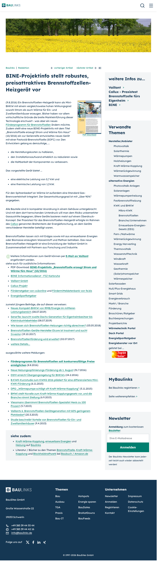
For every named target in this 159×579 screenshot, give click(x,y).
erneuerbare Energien (58, 441)
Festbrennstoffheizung (127, 200)
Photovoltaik (121, 146)
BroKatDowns (86, 512)
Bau (57, 496)
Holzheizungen (122, 160)
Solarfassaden (117, 283)
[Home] (29, 491)
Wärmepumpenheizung (128, 195)
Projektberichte (118, 323)
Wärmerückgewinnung (127, 170)
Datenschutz (135, 501)
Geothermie (121, 268)
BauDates (84, 507)
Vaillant (115, 87)
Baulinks (10, 67)
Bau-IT (59, 518)
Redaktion (23, 67)
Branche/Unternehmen (133, 220)
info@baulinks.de (21, 532)
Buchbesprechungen (121, 318)
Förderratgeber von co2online (28, 290)
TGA (57, 507)
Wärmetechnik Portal (122, 328)
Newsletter (111, 496)
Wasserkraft (121, 263)
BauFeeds (84, 518)
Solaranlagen (122, 190)
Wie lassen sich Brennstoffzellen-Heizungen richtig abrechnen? (48, 325)
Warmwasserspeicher (126, 175)
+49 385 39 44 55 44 (22, 525)
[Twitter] (28, 542)
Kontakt (110, 512)
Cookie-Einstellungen (136, 509)
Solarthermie (121, 151)
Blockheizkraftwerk (44, 453)
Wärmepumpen (123, 156)
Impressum (135, 496)
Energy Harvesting (125, 244)
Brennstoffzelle (66, 450)
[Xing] (45, 542)
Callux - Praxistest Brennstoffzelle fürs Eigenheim (124, 96)
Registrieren (112, 507)
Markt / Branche (118, 303)
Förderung (115, 308)
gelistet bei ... (116, 348)
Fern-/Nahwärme (124, 234)
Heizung (20, 445)
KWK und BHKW (124, 205)
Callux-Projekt (19, 285)
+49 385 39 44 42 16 (22, 529)
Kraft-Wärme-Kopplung (30, 441)
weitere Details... (20, 344)
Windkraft (120, 258)
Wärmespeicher (123, 278)
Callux (14, 223)
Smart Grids (116, 293)
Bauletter (114, 430)
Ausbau (59, 501)
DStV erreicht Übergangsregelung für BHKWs (38, 375)
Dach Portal (116, 333)
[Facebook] (34, 542)
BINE (113, 105)
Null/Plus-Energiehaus (122, 288)
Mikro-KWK (125, 210)
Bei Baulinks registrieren (123, 387)
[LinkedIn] (40, 542)
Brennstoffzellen (128, 215)
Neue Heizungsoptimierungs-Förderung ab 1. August (42, 370)
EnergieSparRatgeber (23, 295)
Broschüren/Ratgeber (122, 313)
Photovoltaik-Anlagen (127, 185)
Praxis (59, 512)
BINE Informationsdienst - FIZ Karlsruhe (35, 275)
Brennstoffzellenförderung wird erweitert (35, 339)
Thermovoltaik (122, 248)
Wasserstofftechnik (125, 253)
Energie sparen (87, 501)
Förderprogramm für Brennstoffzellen (28, 124)
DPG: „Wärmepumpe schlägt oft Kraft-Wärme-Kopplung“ (45, 388)
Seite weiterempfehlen (122, 396)
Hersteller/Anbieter (120, 141)
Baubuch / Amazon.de (74, 453)
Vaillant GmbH (19, 280)
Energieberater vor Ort (123, 343)
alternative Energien (121, 180)
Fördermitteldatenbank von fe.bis (72, 290)
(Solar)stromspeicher (126, 273)
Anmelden (111, 501)
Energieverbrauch (119, 298)
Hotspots (83, 496)
